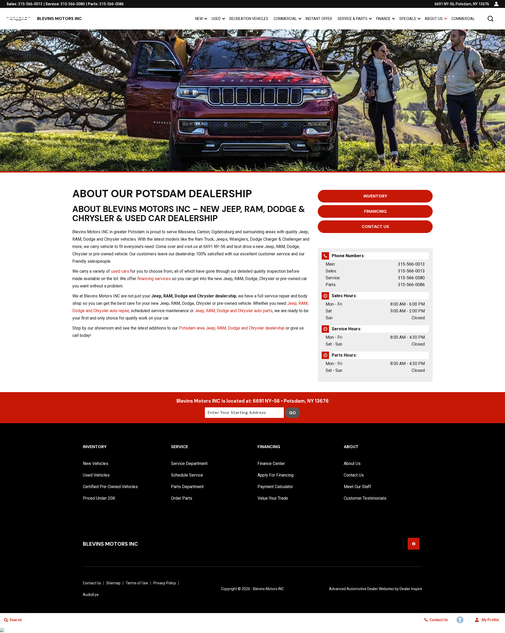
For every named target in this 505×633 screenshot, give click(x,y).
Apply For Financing (275, 475)
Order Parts (181, 498)
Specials (407, 19)
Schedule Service (187, 475)
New (199, 19)
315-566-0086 (411, 284)
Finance (383, 19)
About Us (434, 19)
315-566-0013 (411, 264)
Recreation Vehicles (248, 19)
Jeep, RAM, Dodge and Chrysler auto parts (233, 310)
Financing (375, 211)
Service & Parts (352, 19)
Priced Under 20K (99, 498)
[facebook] (414, 544)
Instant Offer (319, 19)
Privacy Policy (164, 583)
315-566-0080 (411, 277)
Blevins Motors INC (268, 589)
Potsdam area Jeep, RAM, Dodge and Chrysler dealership (232, 328)
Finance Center (271, 463)
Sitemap (113, 583)
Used (216, 19)
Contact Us (354, 475)
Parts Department (187, 486)
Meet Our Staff (357, 486)
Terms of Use (137, 583)
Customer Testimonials (365, 498)
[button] (490, 18)
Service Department (189, 463)
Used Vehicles (96, 475)
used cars (120, 271)
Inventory (375, 196)
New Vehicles (95, 463)
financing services (154, 278)
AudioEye (91, 595)
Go (292, 413)
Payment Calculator (275, 486)
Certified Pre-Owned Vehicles (110, 486)
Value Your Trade (272, 498)
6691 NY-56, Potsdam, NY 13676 (462, 4)
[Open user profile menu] (496, 4)
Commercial (285, 19)
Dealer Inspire (411, 589)
